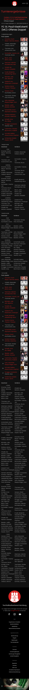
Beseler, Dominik (10, 107)
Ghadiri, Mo (8, 67)
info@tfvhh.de (15, 611)
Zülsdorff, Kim (9, 81)
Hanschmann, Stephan (12, 135)
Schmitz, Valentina (10, 116)
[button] (25, 3)
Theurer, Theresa (10, 88)
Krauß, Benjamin (10, 72)
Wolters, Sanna (9, 86)
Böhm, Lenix (8, 60)
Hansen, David (9, 91)
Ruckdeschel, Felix (10, 64)
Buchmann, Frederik (11, 130)
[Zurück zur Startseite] (14, 3)
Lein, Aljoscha (9, 78)
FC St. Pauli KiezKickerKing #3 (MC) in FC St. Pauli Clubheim (15, 18)
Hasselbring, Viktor (10, 74)
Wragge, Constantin (11, 124)
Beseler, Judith (9, 105)
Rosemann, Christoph (11, 83)
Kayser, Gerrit (9, 140)
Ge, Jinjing (8, 121)
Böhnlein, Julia (9, 77)
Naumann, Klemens (10, 112)
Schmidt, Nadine (10, 133)
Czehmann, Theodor (11, 129)
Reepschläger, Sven (11, 102)
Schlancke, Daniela (10, 138)
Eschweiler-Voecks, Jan (12, 53)
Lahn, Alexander (9, 100)
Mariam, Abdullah (10, 69)
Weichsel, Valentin (10, 62)
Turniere (6, 17)
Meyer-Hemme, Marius (12, 41)
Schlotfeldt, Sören (10, 110)
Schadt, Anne (9, 119)
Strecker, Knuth (9, 39)
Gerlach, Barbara (10, 114)
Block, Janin (8, 58)
